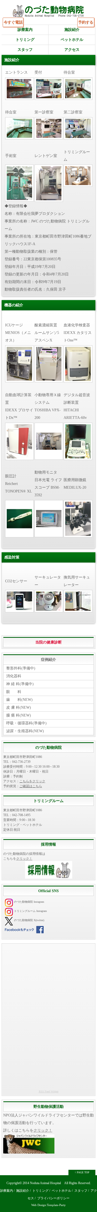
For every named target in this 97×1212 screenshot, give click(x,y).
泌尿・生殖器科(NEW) (25, 731)
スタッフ (25, 50)
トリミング (25, 40)
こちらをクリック (32, 781)
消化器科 (13, 676)
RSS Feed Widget (48, 1091)
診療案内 (25, 30)
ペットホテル (72, 40)
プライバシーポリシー (53, 1198)
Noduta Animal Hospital (45, 1183)
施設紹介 (71, 30)
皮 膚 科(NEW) (18, 707)
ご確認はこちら (30, 786)
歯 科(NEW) (19, 700)
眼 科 (13, 692)
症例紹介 (48, 660)
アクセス (71, 50)
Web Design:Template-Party (48, 1205)
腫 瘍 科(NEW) (18, 715)
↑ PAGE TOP (82, 1172)
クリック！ (24, 858)
